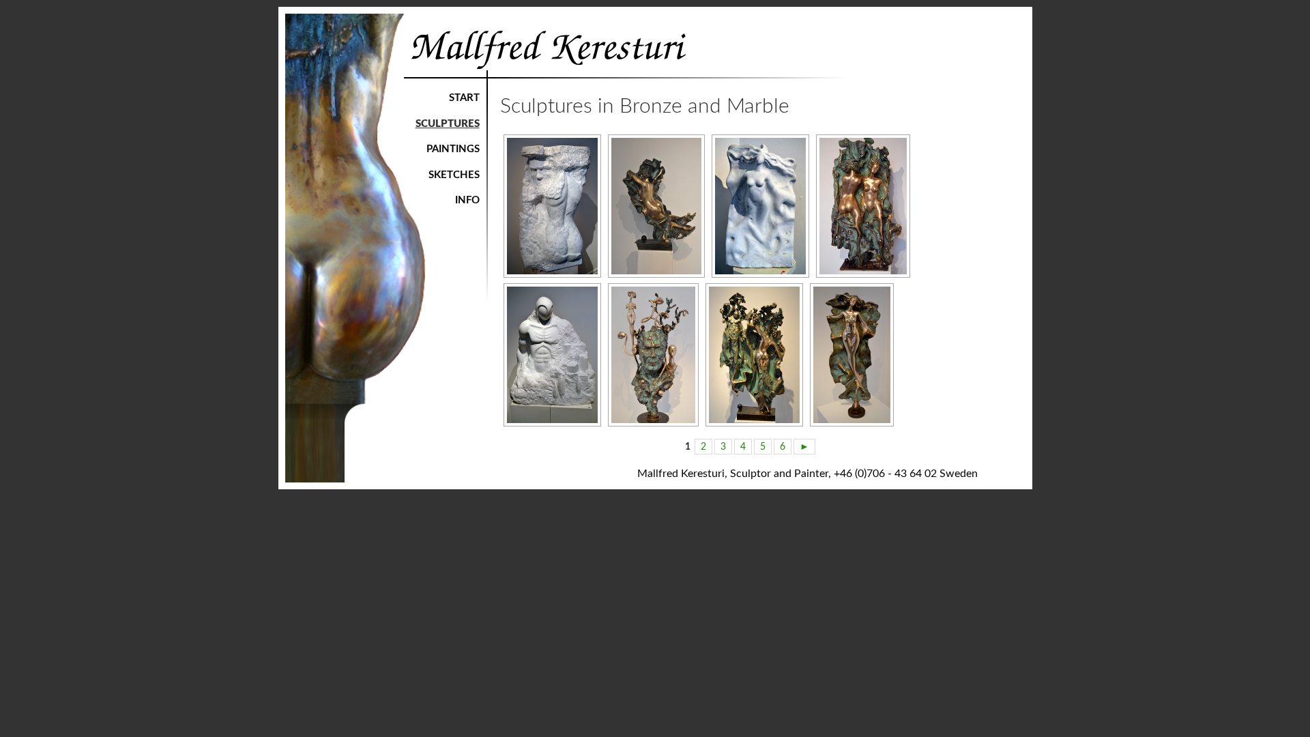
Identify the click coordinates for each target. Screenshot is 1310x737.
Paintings (453, 149)
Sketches (454, 175)
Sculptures (448, 124)
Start (464, 98)
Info (467, 200)
